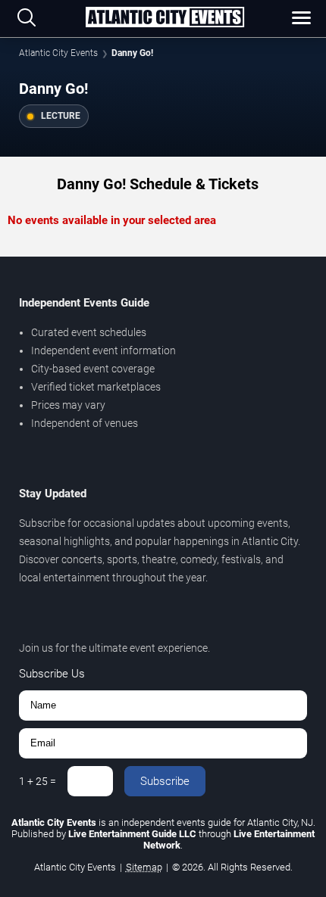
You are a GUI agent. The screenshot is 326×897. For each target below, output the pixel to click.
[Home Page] (164, 18)
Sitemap (144, 867)
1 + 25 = (37, 781)
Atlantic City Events (58, 53)
